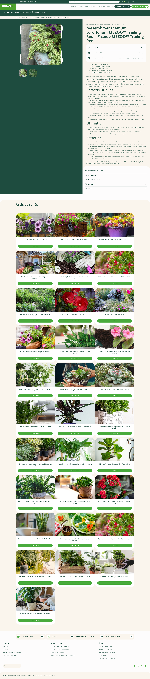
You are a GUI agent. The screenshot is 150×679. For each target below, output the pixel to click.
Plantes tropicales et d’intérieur (12, 652)
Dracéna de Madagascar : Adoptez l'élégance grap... (35, 464)
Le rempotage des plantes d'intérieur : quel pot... (75, 352)
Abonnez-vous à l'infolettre (107, 658)
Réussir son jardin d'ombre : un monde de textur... (35, 315)
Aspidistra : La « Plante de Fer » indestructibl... (75, 464)
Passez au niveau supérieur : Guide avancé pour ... (114, 352)
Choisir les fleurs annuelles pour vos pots (35, 351)
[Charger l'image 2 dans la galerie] (33, 73)
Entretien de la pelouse (58, 652)
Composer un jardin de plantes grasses (115, 389)
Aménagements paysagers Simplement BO (63, 655)
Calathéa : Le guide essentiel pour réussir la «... (75, 426)
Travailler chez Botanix (105, 649)
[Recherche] (117, 2)
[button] (74, 7)
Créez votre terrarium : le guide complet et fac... (75, 389)
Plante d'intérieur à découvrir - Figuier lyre (114, 464)
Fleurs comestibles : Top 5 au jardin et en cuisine (75, 539)
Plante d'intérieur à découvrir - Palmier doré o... (35, 426)
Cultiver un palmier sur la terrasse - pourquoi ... (35, 576)
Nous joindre (103, 655)
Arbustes (5, 646)
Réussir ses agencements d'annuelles (75, 239)
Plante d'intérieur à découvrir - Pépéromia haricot (75, 502)
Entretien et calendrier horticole (60, 646)
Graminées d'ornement (9, 655)
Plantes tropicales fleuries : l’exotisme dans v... (115, 277)
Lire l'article (35, 246)
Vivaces (5, 649)
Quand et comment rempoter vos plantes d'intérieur (114, 577)
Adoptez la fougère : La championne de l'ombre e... (35, 502)
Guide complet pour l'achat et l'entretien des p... (35, 389)
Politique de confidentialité (35, 675)
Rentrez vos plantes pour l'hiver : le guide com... (75, 577)
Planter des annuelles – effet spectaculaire (114, 239)
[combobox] (94, 2)
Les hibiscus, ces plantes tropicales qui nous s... (75, 315)
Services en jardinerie (105, 646)
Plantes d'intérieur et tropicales (60, 649)
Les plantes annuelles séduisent (35, 239)
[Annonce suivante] (66, 1)
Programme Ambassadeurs (107, 652)
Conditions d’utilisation (50, 675)
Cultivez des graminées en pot (115, 314)
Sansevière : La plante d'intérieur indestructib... (35, 539)
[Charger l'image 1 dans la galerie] (23, 73)
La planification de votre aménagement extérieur (35, 277)
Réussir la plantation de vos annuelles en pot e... (75, 277)
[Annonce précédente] (17, 1)
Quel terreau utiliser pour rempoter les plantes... (35, 614)
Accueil (18, 17)
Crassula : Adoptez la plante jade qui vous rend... (115, 427)
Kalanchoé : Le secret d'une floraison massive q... (114, 502)
